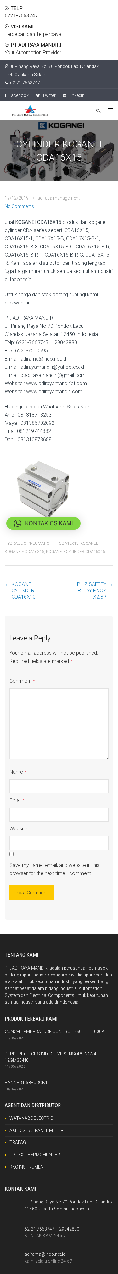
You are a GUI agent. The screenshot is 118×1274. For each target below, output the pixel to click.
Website (18, 829)
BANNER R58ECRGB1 (26, 1082)
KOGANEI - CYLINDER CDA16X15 (75, 551)
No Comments (19, 206)
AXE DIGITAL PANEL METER (36, 1130)
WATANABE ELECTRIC (31, 1118)
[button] (43, 523)
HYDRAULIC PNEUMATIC (27, 543)
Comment (22, 681)
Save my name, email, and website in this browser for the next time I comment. (54, 869)
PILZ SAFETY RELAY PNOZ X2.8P (91, 590)
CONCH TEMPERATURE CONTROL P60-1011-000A (54, 1031)
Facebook (18, 95)
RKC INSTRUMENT (28, 1166)
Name (17, 772)
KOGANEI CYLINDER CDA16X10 (24, 590)
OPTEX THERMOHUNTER (34, 1154)
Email (17, 800)
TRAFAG (17, 1142)
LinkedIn (76, 95)
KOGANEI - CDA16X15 (24, 551)
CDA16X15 (68, 543)
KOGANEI (88, 543)
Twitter (48, 95)
